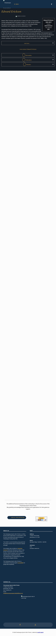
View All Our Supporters (17, 517)
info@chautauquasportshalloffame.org (13, 593)
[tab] (28, 43)
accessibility (20, 562)
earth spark (40, 632)
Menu (17, 4)
